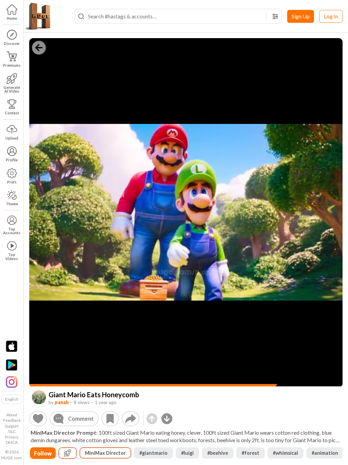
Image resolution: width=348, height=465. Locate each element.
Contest (12, 113)
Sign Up (301, 16)
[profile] (39, 397)
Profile (12, 160)
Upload (11, 138)
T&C (12, 431)
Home (12, 18)
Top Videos (11, 256)
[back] (39, 47)
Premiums (12, 65)
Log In (331, 16)
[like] (38, 418)
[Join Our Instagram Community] (11, 381)
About (11, 414)
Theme (12, 204)
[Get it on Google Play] (11, 365)
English (11, 399)
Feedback (12, 420)
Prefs (12, 182)
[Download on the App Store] (11, 346)
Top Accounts (11, 231)
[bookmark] (110, 418)
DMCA (12, 442)
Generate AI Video (11, 89)
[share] (130, 418)
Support (12, 426)
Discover (12, 43)
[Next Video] (167, 418)
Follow (43, 453)
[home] (37, 16)
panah (62, 402)
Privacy (11, 436)
